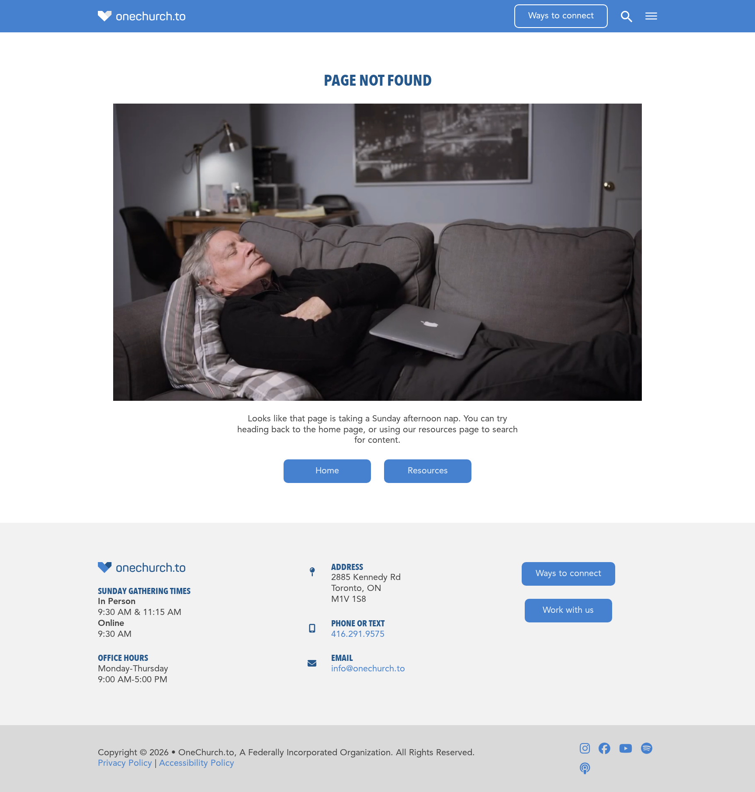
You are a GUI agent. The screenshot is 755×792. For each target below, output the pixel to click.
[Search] (626, 16)
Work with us (568, 610)
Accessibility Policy (196, 763)
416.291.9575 (357, 634)
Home (327, 471)
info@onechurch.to (368, 669)
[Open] (651, 16)
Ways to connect (561, 16)
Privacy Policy (125, 763)
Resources (428, 471)
